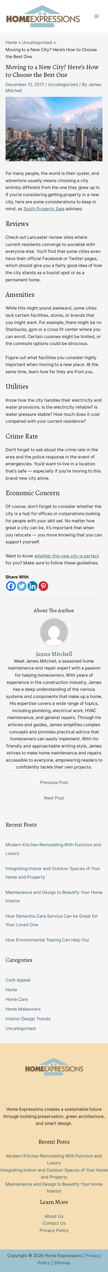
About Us (54, 1216)
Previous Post (54, 782)
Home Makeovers (23, 1009)
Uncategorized (63, 84)
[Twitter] (22, 586)
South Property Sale (44, 208)
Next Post (54, 798)
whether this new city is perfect (66, 556)
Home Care (17, 999)
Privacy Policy (54, 1230)
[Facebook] (11, 586)
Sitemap (62, 1262)
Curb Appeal (18, 980)
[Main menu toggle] (96, 16)
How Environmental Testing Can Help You (47, 940)
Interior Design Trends (28, 1018)
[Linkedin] (32, 586)
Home (11, 989)
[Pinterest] (43, 586)
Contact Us (54, 1223)
